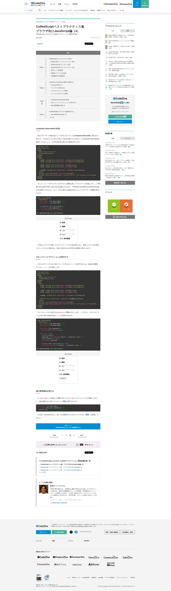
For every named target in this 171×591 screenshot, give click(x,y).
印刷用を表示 (43, 452)
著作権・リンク (76, 577)
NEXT (81, 435)
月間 (127, 31)
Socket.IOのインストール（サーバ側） (63, 62)
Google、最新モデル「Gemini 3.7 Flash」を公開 (121, 46)
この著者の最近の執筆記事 (58, 503)
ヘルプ (68, 577)
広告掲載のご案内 (127, 532)
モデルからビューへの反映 (59, 91)
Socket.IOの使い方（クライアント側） (63, 67)
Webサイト (67, 414)
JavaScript (40, 43)
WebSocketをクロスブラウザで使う (61, 59)
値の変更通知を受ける (58, 105)
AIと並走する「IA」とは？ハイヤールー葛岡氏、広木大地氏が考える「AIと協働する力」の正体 (120, 161)
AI (45, 10)
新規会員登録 (121, 116)
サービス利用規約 (109, 577)
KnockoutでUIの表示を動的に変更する (62, 82)
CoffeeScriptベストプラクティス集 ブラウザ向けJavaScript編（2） (61, 470)
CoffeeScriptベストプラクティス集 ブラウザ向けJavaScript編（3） (61, 467)
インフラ (69, 10)
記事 (59, 4)
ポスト (89, 43)
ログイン (121, 121)
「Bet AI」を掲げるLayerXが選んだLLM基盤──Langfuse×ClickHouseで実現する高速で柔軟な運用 (121, 63)
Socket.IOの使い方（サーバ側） (61, 64)
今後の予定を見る (121, 217)
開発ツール (101, 10)
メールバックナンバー (121, 112)
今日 (113, 31)
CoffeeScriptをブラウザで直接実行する (62, 111)
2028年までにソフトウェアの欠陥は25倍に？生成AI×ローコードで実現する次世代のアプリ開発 (121, 86)
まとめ (52, 117)
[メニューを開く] (26, 4)
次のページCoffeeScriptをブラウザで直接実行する (68, 426)
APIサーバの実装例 (57, 70)
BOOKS (75, 4)
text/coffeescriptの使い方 (58, 114)
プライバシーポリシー (122, 577)
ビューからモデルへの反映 (59, 93)
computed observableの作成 (60, 100)
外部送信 (132, 577)
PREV (54, 435)
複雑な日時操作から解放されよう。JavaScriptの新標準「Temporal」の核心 (121, 36)
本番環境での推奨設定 (58, 76)
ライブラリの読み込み (58, 88)
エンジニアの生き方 (81, 10)
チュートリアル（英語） (81, 414)
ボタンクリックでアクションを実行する (63, 102)
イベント (67, 4)
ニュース (52, 4)
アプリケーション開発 (55, 10)
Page (42, 67)
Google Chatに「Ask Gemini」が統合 (118, 57)
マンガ (121, 10)
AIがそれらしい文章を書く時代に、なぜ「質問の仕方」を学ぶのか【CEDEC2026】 (120, 169)
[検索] (39, 10)
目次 (68, 53)
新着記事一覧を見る (120, 183)
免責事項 (93, 577)
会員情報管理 (85, 577)
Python (92, 10)
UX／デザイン (112, 10)
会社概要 (100, 577)
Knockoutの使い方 (56, 85)
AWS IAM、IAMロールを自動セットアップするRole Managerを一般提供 (120, 75)
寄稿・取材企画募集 (111, 532)
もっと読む (42, 472)
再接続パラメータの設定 (58, 73)
